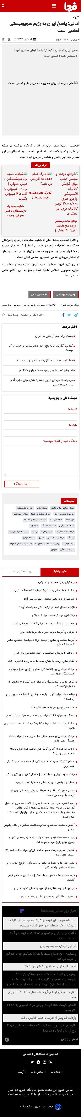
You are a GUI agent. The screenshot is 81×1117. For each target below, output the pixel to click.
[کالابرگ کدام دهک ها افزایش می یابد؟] (40, 180)
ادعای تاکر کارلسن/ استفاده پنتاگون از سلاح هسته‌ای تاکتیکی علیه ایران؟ (40, 763)
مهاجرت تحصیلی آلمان (64, 514)
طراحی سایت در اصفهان (21, 544)
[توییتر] (69, 315)
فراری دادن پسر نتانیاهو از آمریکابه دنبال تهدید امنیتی (44, 888)
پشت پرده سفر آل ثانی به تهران (54, 336)
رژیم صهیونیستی (64, 295)
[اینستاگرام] (43, 1062)
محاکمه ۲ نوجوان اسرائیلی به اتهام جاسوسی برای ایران (44, 653)
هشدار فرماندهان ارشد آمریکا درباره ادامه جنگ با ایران (44, 590)
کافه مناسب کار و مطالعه (35, 520)
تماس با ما (37, 1072)
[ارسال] (10, 39)
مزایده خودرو (29, 538)
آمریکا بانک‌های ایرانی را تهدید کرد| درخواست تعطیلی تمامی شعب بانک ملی (40, 642)
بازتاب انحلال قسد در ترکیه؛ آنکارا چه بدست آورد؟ (47, 607)
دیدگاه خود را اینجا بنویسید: (60, 441)
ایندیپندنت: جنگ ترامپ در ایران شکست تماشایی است (44, 623)
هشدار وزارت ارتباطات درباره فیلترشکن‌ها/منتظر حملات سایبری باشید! (39, 726)
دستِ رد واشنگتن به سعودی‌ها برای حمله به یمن (47, 896)
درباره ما (55, 1072)
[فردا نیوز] (70, 7)
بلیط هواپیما (68, 544)
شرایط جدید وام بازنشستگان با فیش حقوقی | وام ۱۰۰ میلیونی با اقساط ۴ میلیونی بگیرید (15, 211)
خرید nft (34, 526)
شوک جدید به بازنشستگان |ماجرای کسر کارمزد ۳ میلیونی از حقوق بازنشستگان (41, 684)
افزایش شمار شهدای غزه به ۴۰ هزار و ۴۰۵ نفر (46, 370)
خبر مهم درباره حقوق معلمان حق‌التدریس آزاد (49, 599)
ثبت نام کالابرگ (49, 526)
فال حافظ (69, 520)
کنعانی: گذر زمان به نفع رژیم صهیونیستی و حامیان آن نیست (41, 348)
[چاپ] (4, 39)
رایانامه (73, 425)
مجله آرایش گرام (66, 526)
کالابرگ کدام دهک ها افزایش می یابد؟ (40, 195)
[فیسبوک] (64, 315)
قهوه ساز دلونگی (67, 550)
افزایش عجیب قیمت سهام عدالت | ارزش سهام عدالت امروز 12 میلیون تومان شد (40, 852)
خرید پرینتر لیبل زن (55, 538)
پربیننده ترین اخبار (21, 571)
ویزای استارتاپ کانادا (40, 514)
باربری (41, 538)
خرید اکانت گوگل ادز (64, 532)
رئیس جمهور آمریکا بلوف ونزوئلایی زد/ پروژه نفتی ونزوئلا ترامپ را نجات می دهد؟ (43, 793)
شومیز (54, 550)
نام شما (72, 409)
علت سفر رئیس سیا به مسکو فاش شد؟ (53, 707)
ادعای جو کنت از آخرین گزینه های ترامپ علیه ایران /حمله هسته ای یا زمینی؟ (42, 751)
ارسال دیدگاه (21, 483)
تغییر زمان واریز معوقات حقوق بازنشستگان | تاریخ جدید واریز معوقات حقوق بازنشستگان (40, 865)
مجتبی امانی (38, 295)
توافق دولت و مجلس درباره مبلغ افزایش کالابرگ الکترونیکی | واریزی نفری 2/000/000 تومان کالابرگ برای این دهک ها (65, 226)
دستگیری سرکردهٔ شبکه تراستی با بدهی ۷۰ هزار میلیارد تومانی (40, 715)
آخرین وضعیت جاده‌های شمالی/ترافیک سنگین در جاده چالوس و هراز (39, 827)
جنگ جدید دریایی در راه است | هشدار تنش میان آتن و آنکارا (40, 774)
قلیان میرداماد (56, 520)
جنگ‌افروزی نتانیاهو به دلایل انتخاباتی (53, 615)
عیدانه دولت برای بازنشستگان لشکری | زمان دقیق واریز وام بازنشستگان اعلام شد (42, 671)
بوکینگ (71, 538)
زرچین (35, 532)
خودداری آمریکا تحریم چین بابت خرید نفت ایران (47, 632)
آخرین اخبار (60, 571)
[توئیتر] (31, 1062)
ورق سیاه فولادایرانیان (18, 532)
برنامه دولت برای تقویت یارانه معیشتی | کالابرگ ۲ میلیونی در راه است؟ (40, 696)
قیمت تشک (42, 508)
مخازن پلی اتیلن (20, 514)
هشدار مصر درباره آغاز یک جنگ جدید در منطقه (44, 360)
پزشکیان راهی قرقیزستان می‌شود (56, 582)
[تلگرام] (76, 315)
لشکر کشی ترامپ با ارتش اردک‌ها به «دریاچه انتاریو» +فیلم (41, 661)
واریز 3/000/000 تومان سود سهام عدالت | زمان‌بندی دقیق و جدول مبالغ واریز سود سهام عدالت (42, 840)
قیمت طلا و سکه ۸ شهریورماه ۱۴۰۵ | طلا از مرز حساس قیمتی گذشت (40, 877)
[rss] (49, 1062)
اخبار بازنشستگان (25, 508)
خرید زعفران (46, 532)
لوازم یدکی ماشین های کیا (47, 544)
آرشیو (21, 1072)
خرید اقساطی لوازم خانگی (62, 508)
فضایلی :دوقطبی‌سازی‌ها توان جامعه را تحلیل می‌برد (45, 782)
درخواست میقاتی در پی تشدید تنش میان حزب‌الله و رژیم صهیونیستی (41, 382)
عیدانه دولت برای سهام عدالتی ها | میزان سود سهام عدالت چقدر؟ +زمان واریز (42, 738)
